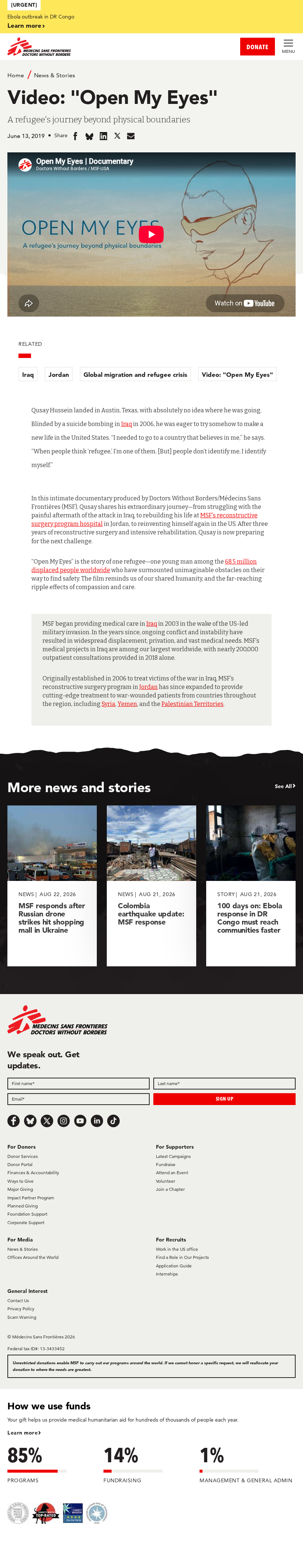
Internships (167, 1274)
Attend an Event (172, 1172)
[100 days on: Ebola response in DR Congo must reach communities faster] (251, 885)
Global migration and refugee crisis (135, 374)
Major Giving (20, 1189)
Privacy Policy (20, 1308)
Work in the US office (177, 1249)
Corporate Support (25, 1222)
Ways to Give (20, 1181)
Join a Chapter (170, 1189)
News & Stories (54, 75)
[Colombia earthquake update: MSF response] (151, 885)
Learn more (24, 25)
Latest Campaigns (173, 1156)
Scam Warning (21, 1317)
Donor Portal (20, 1164)
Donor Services (22, 1156)
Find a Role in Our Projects (182, 1257)
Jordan (58, 374)
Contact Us (18, 1300)
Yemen (127, 703)
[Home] (79, 46)
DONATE (257, 47)
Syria (108, 703)
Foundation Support (27, 1214)
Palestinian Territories (192, 703)
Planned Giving (22, 1206)
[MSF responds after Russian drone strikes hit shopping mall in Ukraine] (52, 885)
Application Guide (174, 1265)
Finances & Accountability (33, 1172)
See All (283, 786)
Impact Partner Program (30, 1197)
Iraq (28, 374)
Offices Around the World (32, 1257)
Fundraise (166, 1164)
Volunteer (165, 1181)
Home (15, 75)
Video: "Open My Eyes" (237, 374)
